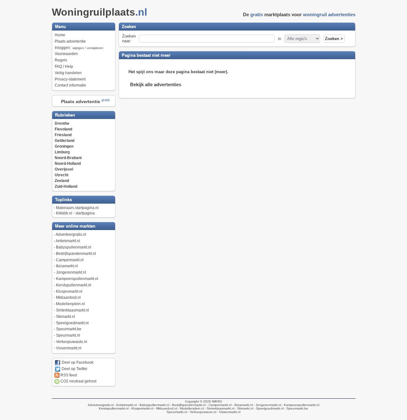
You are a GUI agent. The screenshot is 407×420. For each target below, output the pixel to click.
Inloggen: (79, 48)
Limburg (62, 152)
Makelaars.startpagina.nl (77, 208)
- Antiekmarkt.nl (125, 405)
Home (60, 35)
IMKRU (217, 401)
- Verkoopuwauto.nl (201, 412)
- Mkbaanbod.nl (165, 408)
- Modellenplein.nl (190, 408)
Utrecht (61, 175)
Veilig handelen (68, 73)
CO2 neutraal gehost (77, 381)
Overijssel (64, 169)
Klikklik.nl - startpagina (75, 213)
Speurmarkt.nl (68, 335)
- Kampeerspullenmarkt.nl (300, 405)
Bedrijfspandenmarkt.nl (76, 253)
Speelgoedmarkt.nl (72, 323)
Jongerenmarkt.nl (71, 272)
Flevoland (63, 129)
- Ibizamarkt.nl (242, 405)
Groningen (64, 146)
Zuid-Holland (66, 186)
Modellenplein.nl (70, 304)
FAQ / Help (64, 66)
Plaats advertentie (70, 41)
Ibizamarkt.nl (67, 266)
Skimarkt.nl (65, 316)
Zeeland (62, 180)
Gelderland (64, 140)
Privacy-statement (70, 79)
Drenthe (62, 123)
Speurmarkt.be (68, 329)
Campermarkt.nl (70, 260)
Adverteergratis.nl (71, 234)
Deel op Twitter (74, 369)
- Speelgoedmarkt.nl (268, 408)
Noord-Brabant (68, 158)
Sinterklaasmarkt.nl (72, 310)
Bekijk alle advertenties (155, 84)
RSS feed (68, 375)
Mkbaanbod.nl (68, 297)
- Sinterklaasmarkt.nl (219, 408)
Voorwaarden (66, 54)
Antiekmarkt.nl (68, 241)
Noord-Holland (68, 163)
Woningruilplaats (99, 12)
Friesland (63, 135)
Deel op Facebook (77, 362)
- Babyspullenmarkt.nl (153, 405)
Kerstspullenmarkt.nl (73, 285)
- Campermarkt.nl (218, 405)
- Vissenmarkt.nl (228, 412)
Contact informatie (70, 85)
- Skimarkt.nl (243, 408)
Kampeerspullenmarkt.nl (77, 278)
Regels (61, 60)
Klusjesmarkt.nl (69, 291)
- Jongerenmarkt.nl (267, 405)
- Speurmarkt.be (296, 408)
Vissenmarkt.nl (68, 348)
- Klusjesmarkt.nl (140, 408)
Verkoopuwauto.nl (71, 342)
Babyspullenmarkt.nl (73, 247)
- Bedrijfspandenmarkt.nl (187, 405)
